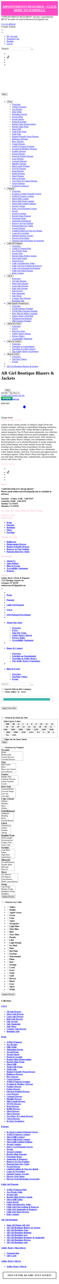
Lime (11, 918)
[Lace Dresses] (8, 772)
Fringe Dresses (13, 1089)
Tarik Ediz (12, 1069)
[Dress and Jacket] (8, 769)
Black (12, 981)
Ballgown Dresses (15, 1074)
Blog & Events (13, 566)
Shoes (9, 530)
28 (40, 727)
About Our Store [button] (14, 622)
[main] (29, 393)
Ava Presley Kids (14, 1192)
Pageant (10, 525)
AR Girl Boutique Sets (17, 1235)
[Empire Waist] (7, 865)
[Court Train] (7, 845)
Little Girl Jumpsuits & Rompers (22, 1209)
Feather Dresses (14, 1086)
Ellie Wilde (12, 1047)
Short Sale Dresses (15, 1014)
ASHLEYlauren (14, 1042)
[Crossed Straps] (8, 791)
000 (7, 724)
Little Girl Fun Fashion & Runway (23, 1207)
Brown (12, 978)
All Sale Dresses (14, 1011)
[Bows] (7, 818)
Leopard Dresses (14, 1096)
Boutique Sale (13, 1031)
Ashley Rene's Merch (16, 1266)
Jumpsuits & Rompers (17, 1159)
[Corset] (9, 784)
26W (51, 729)
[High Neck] (8, 855)
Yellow (12, 907)
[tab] (32, 622)
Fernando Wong (14, 1157)
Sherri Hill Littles (15, 1199)
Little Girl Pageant (15, 605)
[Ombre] (4, 808)
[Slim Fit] (7, 869)
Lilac (11, 940)
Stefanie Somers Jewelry (18, 1174)
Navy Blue (14, 934)
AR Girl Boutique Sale (17, 1242)
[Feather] (6, 830)
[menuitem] (32, 36)
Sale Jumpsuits (13, 1024)
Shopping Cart (13, 39)
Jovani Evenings (14, 1152)
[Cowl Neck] (8, 850)
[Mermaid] (7, 867)
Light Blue (14, 926)
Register (10, 41)
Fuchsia (13, 954)
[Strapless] (8, 894)
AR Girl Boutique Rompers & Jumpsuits (26, 1237)
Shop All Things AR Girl (18, 1225)
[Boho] (8, 767)
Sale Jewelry (12, 1021)
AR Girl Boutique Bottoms (19, 1232)
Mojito (12, 910)
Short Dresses (13, 1111)
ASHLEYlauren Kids (17, 1189)
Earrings (11, 532)
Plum (11, 959)
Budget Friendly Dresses (18, 547)
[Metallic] (4, 804)
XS (38, 732)
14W (5, 729)
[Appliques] (7, 813)
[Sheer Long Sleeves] (9, 882)
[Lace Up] (8, 794)
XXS (31, 732)
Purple (12, 937)
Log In (9, 44)
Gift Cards (11, 1255)
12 (47, 724)
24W (44, 729)
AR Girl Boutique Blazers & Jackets (22, 366)
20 (18, 727)
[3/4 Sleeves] (9, 877)
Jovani (10, 1149)
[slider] (52, 699)
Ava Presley (12, 1044)
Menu (4, 94)
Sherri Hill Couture (16, 1137)
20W (28, 729)
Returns (10, 571)
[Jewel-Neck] (8, 857)
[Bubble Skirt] (9, 777)
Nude (12, 973)
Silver (12, 987)
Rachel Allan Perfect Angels (19, 1197)
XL (7, 735)
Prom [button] (3, 1037)
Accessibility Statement (17, 568)
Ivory (12, 970)
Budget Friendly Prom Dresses (21, 1072)
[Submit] (32, 49)
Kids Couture (13, 1214)
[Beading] (7, 816)
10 (41, 724)
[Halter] (8, 852)
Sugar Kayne (13, 1202)
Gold (11, 976)
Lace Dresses (13, 1094)
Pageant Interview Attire (18, 551)
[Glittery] (4, 801)
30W (16, 732)
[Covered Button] (8, 789)
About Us (11, 561)
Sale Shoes (11, 1026)
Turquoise (14, 923)
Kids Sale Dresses (15, 1019)
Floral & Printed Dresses (18, 1091)
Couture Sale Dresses (16, 1029)
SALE (9, 610)
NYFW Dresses (14, 1104)
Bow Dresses (12, 1077)
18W (21, 729)
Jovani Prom (13, 1052)
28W (8, 732)
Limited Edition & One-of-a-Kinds (22, 1169)
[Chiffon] (6, 828)
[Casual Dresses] (12, 757)
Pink (11, 948)
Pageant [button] (5, 1126)
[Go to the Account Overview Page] (2, 32)
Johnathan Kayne (15, 1049)
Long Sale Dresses (15, 1016)
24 (29, 727)
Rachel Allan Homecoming (19, 1059)
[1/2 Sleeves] (9, 875)
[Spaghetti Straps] (8, 891)
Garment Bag (13, 1253)
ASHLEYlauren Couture (18, 1134)
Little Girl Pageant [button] (9, 1184)
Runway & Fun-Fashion (18, 1161)
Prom (9, 522)
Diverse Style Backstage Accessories (23, 1179)
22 (24, 727)
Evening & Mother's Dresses (20, 1084)
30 (45, 727)
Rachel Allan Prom (15, 1062)
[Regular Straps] (8, 889)
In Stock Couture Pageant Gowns (22, 1132)
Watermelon (15, 956)
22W (36, 729)
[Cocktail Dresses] (12, 759)
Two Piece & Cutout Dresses (20, 1116)
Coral (12, 967)
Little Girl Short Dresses (18, 1212)
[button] (10, 101)
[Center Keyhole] (9, 781)
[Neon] (4, 806)
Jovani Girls (12, 1194)
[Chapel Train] (7, 843)
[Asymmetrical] (7, 840)
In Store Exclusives (15, 1121)
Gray (11, 984)
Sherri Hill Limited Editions (19, 1142)
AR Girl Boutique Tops (17, 1230)
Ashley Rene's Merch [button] (11, 1261)
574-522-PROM (8, 24)
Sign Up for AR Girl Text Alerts (30, 1275)
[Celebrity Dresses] (9, 779)
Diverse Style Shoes (16, 1176)
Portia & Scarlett (14, 1057)
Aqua (12, 921)
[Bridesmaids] (12, 755)
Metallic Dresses (14, 1099)
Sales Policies (13, 563)
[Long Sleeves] (9, 879)
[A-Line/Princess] (7, 862)
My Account (12, 36)
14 (52, 724)
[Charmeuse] (6, 826)
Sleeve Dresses (13, 1114)
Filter (8, 390)
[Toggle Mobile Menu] (2, 588)
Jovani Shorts (13, 1054)
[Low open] (8, 796)
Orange (12, 965)
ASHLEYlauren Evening (18, 1081)
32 (51, 727)
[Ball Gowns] (8, 765)
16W (13, 729)
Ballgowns (11, 542)
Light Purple (15, 943)
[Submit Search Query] (32, 684)
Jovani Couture (14, 1144)
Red (11, 962)
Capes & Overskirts (16, 1171)
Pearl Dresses (13, 1106)
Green (12, 915)
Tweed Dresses (13, 1166)
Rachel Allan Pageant (17, 1154)
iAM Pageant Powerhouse (19, 615)
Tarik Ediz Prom (14, 1067)
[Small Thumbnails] (2, 386)
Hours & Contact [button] (15, 648)
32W (23, 732)
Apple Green (15, 912)
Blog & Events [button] (13, 669)
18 (13, 727)
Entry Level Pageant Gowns (20, 1147)
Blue (11, 932)
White (12, 989)
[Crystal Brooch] (7, 820)
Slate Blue (14, 929)
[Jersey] (6, 833)
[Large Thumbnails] (5, 386)
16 (7, 727)
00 (14, 724)
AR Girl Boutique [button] (9, 1220)
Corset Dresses (13, 1079)
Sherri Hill (11, 1064)
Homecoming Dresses (16, 544)
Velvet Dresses (13, 1119)
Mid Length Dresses (16, 1101)
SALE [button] (4, 1006)
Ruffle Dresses (13, 1109)
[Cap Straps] (8, 887)
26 (34, 727)
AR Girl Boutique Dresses (19, 1240)
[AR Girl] (12, 395)
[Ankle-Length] (7, 838)
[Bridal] (12, 752)
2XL (14, 735)
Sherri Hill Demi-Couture (18, 1139)
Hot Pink (13, 951)
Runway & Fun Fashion (18, 549)
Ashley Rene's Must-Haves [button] (13, 1248)
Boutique (11, 527)
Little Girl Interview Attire (19, 1204)
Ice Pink (13, 945)
